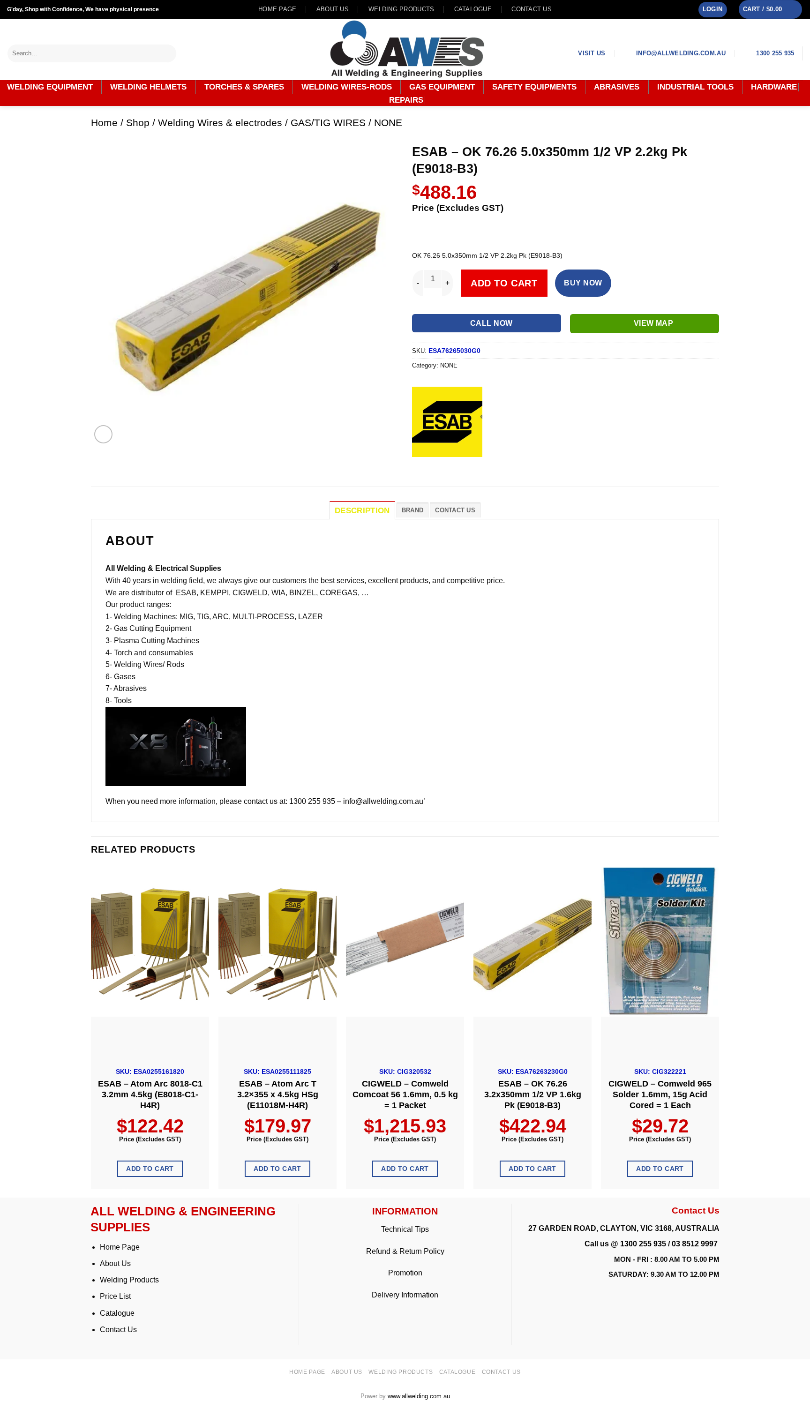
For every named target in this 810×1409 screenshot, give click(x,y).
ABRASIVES (616, 86)
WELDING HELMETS (148, 86)
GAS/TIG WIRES (328, 122)
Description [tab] (362, 510)
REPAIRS (406, 100)
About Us (115, 1263)
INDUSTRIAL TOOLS (695, 86)
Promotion (405, 1273)
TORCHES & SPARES (244, 86)
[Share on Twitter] (437, 464)
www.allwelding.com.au (419, 1396)
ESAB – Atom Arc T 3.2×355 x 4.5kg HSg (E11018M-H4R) (277, 1094)
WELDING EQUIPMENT (50, 86)
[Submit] (169, 53)
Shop (138, 122)
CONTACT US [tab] (455, 510)
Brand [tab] (412, 510)
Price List (115, 1296)
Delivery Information (405, 1295)
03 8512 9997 (696, 1244)
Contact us (531, 9)
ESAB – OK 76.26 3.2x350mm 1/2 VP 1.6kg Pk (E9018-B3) (532, 1094)
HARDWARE (774, 87)
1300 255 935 (643, 1244)
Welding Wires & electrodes (220, 122)
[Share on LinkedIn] (488, 464)
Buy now (583, 283)
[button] (712, 9)
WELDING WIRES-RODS (346, 86)
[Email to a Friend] (454, 464)
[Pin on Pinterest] (471, 464)
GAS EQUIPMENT (442, 86)
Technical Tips (405, 1229)
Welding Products (401, 9)
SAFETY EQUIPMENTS (534, 86)
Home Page (120, 1247)
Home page (277, 9)
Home (104, 122)
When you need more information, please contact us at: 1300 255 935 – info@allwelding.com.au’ (265, 801)
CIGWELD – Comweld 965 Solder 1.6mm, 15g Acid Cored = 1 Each (660, 1094)
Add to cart (504, 283)
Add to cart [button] (150, 1168)
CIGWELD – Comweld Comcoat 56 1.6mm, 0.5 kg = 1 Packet (405, 1094)
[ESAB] (447, 422)
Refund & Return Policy (405, 1251)
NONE (388, 122)
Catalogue (473, 9)
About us (332, 9)
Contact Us (118, 1330)
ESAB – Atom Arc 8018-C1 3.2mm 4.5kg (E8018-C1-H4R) (150, 1094)
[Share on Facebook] (420, 464)
